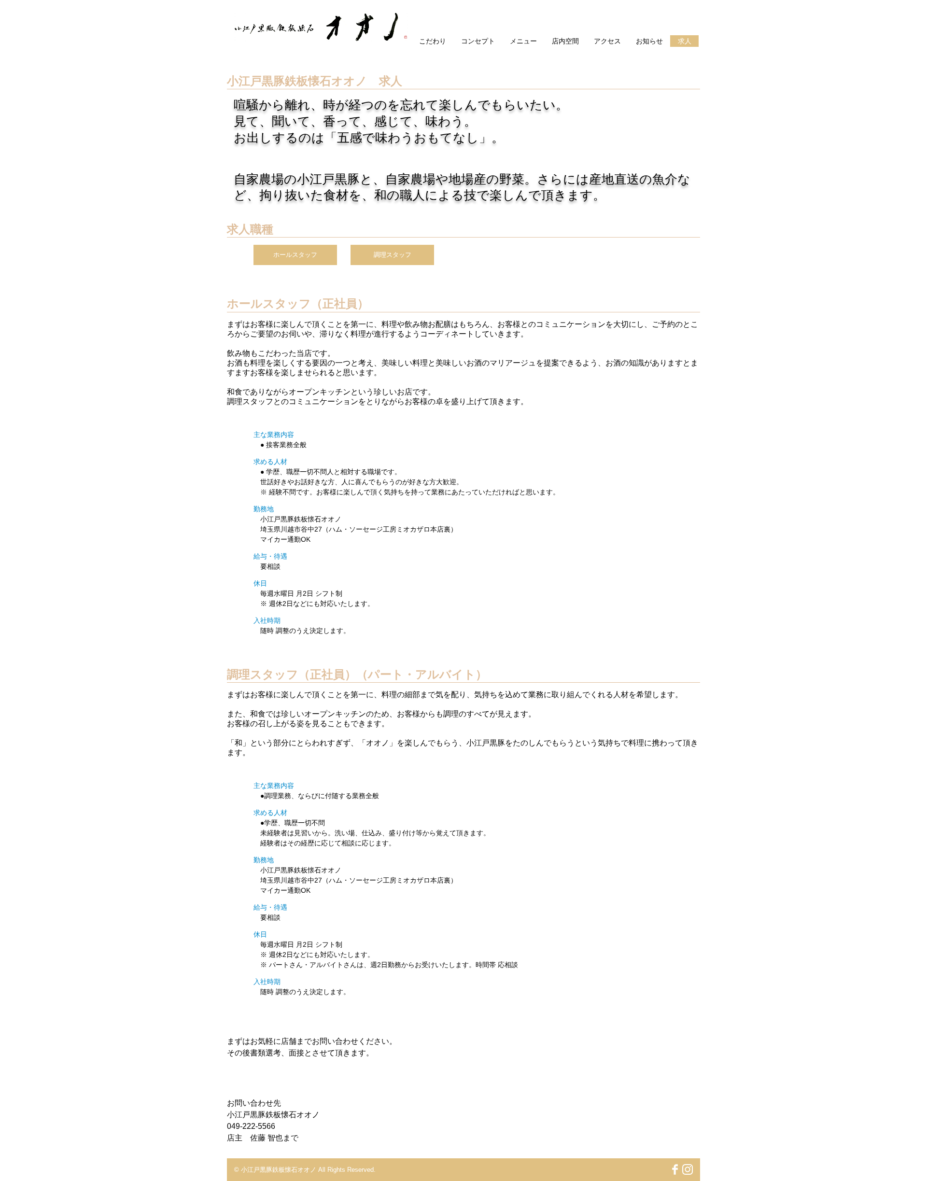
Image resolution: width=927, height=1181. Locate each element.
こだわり (432, 41)
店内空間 (565, 41)
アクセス (607, 41)
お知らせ (649, 41)
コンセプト (478, 41)
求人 (684, 41)
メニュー (523, 41)
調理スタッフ (392, 254)
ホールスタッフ (295, 254)
